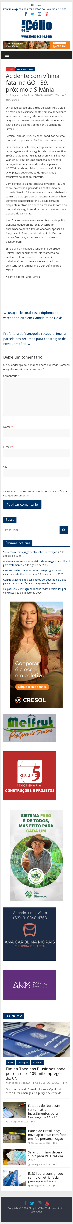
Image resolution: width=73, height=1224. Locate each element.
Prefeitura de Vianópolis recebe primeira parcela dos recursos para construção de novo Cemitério (34, 338)
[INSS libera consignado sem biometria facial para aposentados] (14, 1172)
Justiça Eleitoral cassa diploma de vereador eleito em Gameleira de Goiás (33, 315)
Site (5, 467)
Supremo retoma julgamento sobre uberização (30, 552)
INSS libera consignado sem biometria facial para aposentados (45, 1177)
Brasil (10, 1062)
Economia (38, 1062)
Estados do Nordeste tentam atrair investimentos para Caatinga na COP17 (44, 1111)
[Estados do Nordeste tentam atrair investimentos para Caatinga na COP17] (14, 1104)
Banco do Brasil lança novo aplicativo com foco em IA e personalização (47, 1135)
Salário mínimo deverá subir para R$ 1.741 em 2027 (45, 1156)
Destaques (23, 1062)
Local (10, 69)
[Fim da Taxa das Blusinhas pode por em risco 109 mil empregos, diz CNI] (36, 1024)
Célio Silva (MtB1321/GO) (47, 95)
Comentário (11, 376)
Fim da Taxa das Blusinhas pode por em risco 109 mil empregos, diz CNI (35, 1073)
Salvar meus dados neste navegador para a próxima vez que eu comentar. (35, 493)
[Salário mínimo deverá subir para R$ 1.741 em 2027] (14, 1151)
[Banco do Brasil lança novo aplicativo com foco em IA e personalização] (14, 1129)
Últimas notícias (25, 69)
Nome (8, 427)
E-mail (8, 447)
